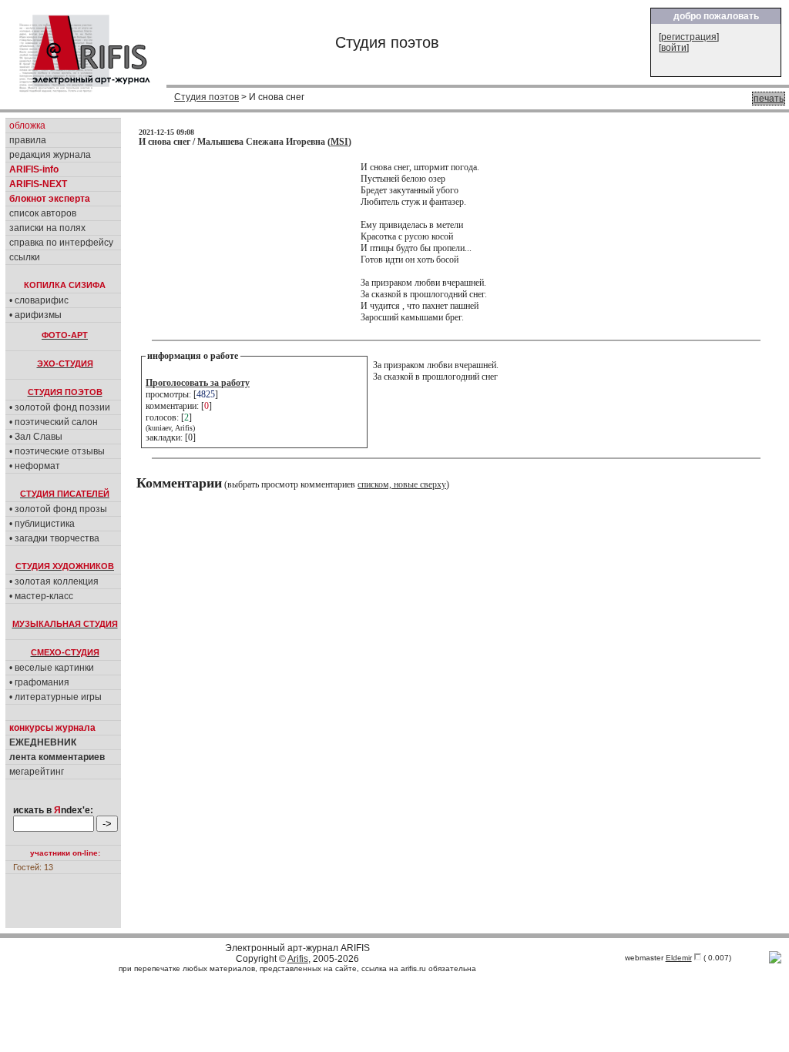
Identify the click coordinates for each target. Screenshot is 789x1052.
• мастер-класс (41, 596)
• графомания (39, 682)
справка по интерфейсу (61, 242)
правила (27, 140)
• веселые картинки (51, 667)
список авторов (42, 213)
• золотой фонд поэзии (59, 407)
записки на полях (47, 228)
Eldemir (679, 957)
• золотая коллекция (54, 581)
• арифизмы (35, 315)
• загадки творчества (54, 538)
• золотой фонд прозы (58, 509)
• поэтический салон (53, 422)
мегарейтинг (36, 771)
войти (674, 47)
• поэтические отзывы (57, 451)
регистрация (689, 37)
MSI (339, 141)
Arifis (297, 958)
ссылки (24, 257)
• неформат (34, 466)
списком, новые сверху (402, 484)
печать (769, 98)
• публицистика (42, 523)
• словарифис (39, 300)
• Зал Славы (35, 436)
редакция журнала (50, 154)
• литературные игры (55, 697)
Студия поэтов (206, 97)
